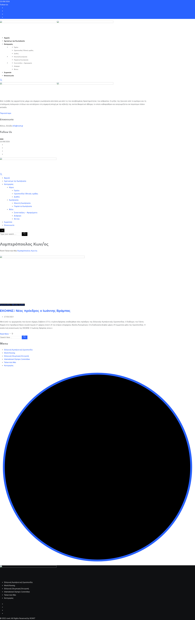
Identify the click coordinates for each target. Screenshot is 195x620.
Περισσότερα (5, 113)
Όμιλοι (16, 47)
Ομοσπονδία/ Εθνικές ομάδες (23, 50)
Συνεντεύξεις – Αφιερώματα (23, 63)
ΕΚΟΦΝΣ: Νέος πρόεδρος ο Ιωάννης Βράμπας (35, 311)
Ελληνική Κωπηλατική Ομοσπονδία (18, 350)
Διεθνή (16, 53)
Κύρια (11, 187)
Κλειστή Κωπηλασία (20, 57)
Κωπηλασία (13, 200)
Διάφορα (17, 66)
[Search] (1, 81)
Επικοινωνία (9, 76)
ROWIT (32, 618)
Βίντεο (16, 69)
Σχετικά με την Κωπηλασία (14, 41)
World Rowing (9, 353)
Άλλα (11, 209)
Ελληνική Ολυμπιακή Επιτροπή (16, 356)
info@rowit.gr (18, 126)
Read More (4, 334)
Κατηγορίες (8, 44)
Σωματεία (7, 72)
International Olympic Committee (17, 359)
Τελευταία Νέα (10, 362)
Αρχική (6, 38)
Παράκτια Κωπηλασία (21, 60)
